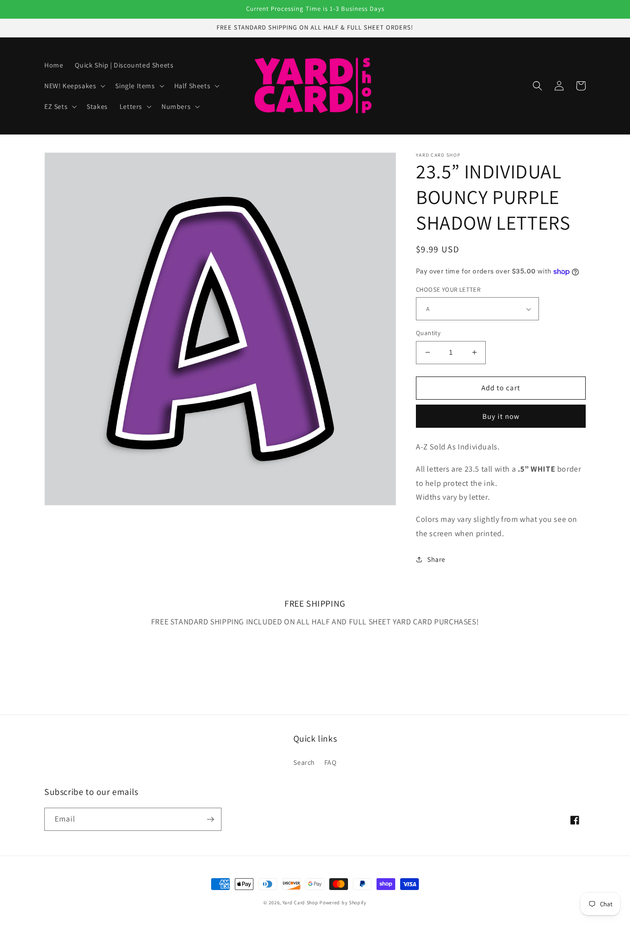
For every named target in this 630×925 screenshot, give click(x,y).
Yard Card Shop (300, 902)
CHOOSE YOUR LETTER (448, 289)
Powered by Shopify (343, 902)
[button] (73, 85)
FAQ (330, 762)
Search (304, 762)
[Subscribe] (210, 819)
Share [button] (436, 559)
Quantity (428, 333)
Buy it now (501, 416)
